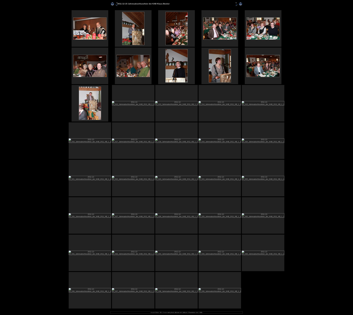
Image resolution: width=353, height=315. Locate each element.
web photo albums (173, 312)
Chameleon (192, 312)
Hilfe (201, 312)
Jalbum (184, 312)
